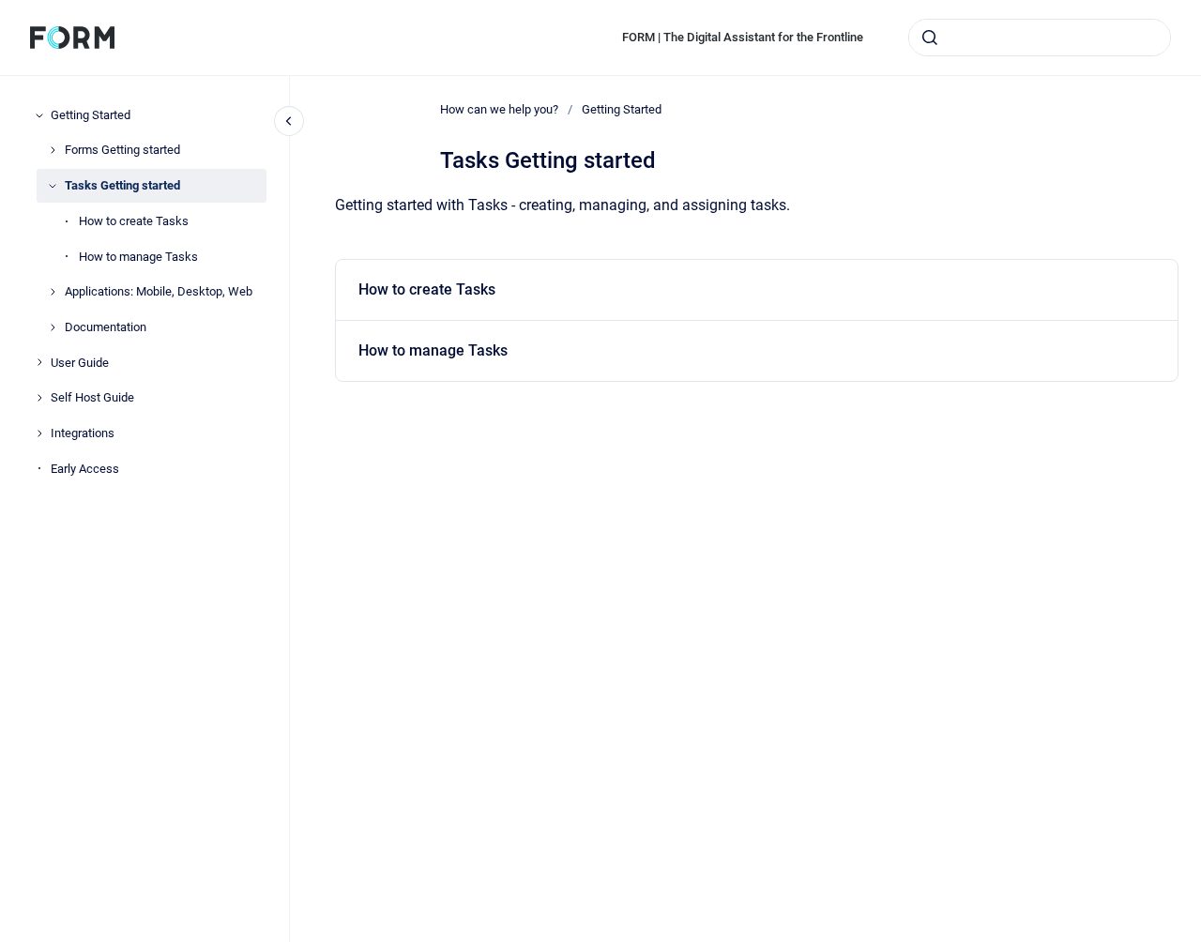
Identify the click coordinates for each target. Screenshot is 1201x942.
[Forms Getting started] (52, 150)
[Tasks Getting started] (52, 185)
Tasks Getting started (122, 185)
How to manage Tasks (138, 257)
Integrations (82, 433)
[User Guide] (39, 362)
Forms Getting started (122, 150)
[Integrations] (39, 433)
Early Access (85, 469)
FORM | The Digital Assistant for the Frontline (742, 37)
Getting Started (90, 115)
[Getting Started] (39, 115)
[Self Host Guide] (39, 397)
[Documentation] (52, 327)
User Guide (80, 363)
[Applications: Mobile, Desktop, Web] (52, 291)
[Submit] (930, 38)
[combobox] (1039, 37)
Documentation (105, 327)
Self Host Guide (92, 397)
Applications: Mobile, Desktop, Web (158, 291)
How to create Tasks (134, 221)
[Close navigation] (289, 121)
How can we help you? (499, 109)
